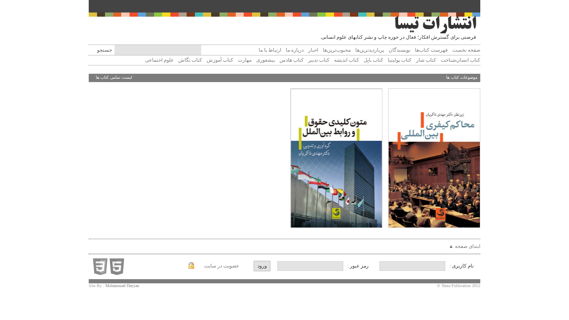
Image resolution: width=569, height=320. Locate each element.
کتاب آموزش (219, 60)
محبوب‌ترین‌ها (337, 50)
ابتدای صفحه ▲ (464, 246)
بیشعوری (265, 60)
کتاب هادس (291, 60)
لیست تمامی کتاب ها (114, 77)
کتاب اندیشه (346, 60)
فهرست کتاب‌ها (431, 50)
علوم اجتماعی (159, 60)
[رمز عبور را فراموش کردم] (191, 267)
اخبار (313, 50)
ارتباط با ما (270, 50)
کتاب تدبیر (318, 60)
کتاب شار (425, 60)
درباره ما (295, 50)
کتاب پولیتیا (399, 60)
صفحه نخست (466, 50)
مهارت (244, 60)
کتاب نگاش (189, 60)
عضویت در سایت (221, 266)
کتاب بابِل (372, 60)
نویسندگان (399, 50)
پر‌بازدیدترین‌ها (369, 50)
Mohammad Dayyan (122, 285)
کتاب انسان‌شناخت (459, 60)
